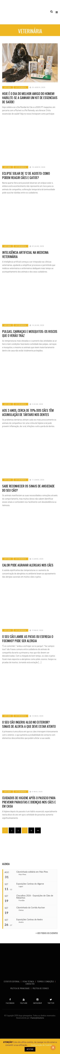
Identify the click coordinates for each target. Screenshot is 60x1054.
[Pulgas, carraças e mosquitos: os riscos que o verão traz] (30, 300)
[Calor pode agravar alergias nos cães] (30, 534)
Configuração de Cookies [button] (41, 1045)
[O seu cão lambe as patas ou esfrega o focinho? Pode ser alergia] (30, 605)
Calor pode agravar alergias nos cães (27, 565)
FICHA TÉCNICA (29, 981)
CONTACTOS (30, 984)
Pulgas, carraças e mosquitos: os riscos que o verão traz (29, 333)
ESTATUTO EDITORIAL (12, 981)
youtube (23, 1003)
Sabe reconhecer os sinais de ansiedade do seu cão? (28, 488)
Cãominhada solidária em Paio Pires (32, 872)
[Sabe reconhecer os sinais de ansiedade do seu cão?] (30, 455)
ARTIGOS (7, 87)
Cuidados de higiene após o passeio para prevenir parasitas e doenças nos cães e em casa (29, 801)
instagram (37, 1003)
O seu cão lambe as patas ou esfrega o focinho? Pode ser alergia (27, 638)
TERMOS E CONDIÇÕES (45, 981)
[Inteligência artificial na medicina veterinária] (30, 221)
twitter (51, 1003)
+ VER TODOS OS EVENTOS (47, 933)
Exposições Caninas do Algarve (30, 884)
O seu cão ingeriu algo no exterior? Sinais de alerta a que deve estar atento (29, 724)
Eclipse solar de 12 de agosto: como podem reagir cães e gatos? (26, 175)
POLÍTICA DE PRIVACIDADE (20, 988)
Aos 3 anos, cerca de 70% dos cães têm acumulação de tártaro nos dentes (28, 412)
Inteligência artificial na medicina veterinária (25, 254)
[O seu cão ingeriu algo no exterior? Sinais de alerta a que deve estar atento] (30, 691)
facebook (10, 1003)
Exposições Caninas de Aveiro (29, 920)
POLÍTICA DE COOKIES (41, 988)
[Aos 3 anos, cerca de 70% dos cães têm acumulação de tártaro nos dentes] (30, 379)
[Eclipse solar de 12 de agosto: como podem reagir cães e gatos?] (30, 142)
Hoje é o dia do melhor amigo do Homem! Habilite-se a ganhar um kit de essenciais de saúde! (29, 97)
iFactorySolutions (37, 1018)
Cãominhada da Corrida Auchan (30, 908)
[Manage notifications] (53, 1047)
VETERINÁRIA (21, 87)
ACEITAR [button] (30, 1049)
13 (31, 830)
